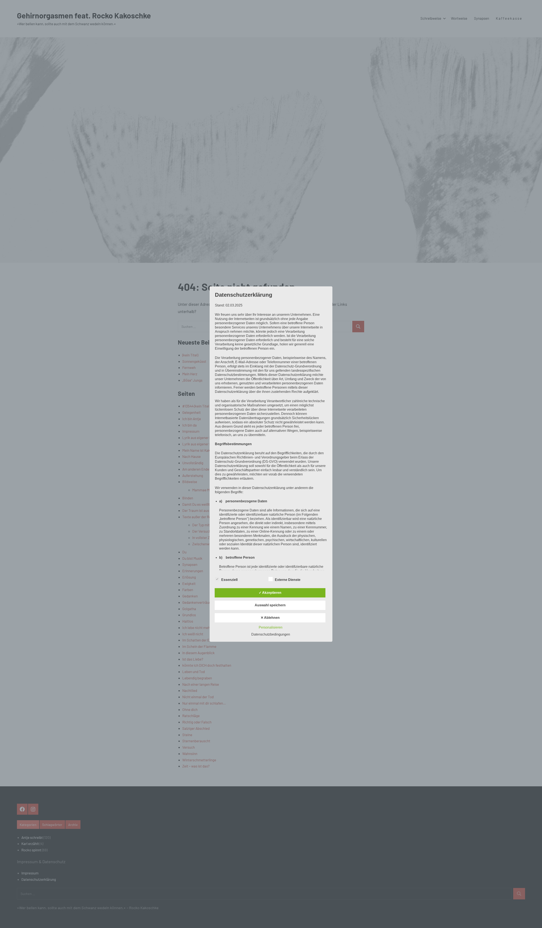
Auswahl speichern (270, 605)
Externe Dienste (287, 580)
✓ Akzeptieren (270, 592)
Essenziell (229, 580)
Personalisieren (270, 627)
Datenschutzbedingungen (270, 634)
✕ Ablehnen (270, 617)
